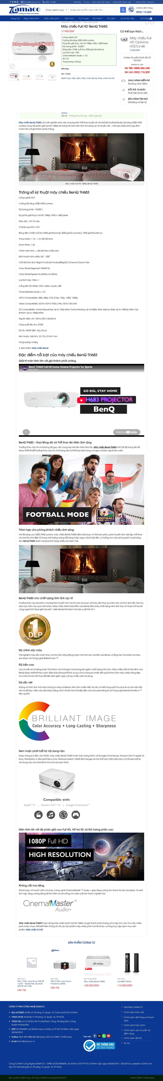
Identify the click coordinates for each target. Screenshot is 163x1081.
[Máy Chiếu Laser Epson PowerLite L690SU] (65, 962)
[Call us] (104, 1036)
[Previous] (12, 45)
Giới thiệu (77, 2)
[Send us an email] (17, 2)
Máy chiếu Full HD (106, 78)
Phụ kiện (111, 18)
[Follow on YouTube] (108, 1036)
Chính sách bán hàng (101, 2)
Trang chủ (15, 18)
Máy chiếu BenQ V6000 (94, 981)
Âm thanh (97, 18)
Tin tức (86, 2)
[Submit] (123, 10)
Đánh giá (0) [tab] (95, 115)
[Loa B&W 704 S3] (131, 962)
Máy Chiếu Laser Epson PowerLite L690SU (61, 982)
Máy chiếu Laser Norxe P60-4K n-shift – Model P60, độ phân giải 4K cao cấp (30, 983)
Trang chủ (65, 22)
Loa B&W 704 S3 (124, 981)
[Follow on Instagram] (12, 2)
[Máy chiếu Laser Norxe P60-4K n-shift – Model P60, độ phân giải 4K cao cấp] (31, 962)
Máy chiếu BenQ (91, 22)
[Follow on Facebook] (10, 2)
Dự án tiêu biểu (127, 18)
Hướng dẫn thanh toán (122, 2)
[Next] (54, 45)
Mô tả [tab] (64, 115)
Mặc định (76, 78)
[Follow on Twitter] (15, 2)
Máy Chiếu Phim (31, 18)
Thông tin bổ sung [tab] (78, 115)
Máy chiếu (76, 22)
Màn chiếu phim (51, 18)
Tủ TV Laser (84, 18)
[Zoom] (12, 66)
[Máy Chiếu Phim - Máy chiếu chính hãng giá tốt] (24, 9)
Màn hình (69, 18)
